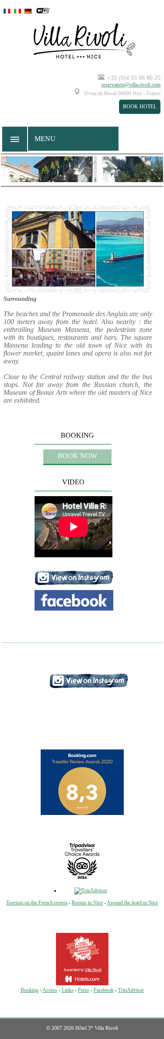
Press (83, 990)
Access (49, 990)
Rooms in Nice (87, 903)
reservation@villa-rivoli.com (131, 85)
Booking (29, 990)
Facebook (104, 990)
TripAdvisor (131, 990)
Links (67, 990)
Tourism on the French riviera (36, 903)
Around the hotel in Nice (132, 903)
